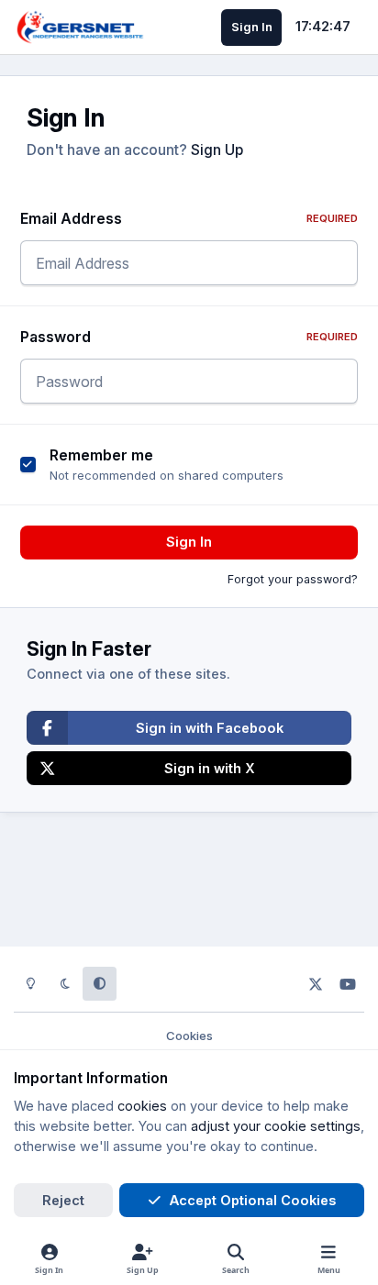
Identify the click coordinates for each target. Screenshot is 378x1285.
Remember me (101, 455)
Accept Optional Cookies (253, 1200)
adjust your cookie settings (276, 1126)
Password (189, 337)
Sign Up (217, 150)
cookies (142, 1105)
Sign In (189, 541)
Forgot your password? (293, 579)
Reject (63, 1200)
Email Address (189, 218)
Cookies (189, 1035)
